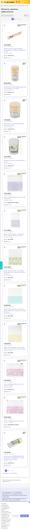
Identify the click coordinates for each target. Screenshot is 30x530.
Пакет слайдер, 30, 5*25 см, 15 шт (14, 421)
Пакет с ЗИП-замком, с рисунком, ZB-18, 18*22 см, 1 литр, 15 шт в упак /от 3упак (15, 272)
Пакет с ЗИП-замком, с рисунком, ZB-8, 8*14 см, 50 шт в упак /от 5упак (15, 348)
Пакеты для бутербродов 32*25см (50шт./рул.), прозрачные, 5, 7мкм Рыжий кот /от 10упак (14, 457)
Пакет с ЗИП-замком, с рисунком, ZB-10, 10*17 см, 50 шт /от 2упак (14, 234)
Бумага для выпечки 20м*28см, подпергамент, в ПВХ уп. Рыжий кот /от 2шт (15, 50)
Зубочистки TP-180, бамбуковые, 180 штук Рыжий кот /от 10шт (15, 87)
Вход (21, 2)
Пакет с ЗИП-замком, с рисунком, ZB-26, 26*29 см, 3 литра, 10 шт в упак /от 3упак (15, 310)
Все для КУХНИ (21, 5)
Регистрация (24, 1)
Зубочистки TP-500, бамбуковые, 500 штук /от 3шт (14, 124)
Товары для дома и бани (9, 5)
